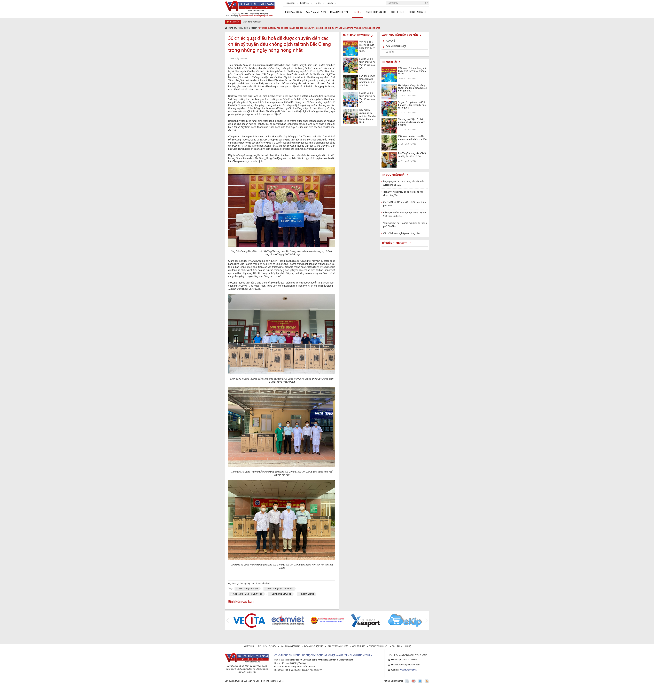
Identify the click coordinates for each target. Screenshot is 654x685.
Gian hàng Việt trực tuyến (280, 588)
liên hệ (407, 646)
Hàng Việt (391, 41)
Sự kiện (390, 52)
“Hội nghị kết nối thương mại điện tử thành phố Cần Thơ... (405, 225)
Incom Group (307, 594)
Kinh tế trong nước (376, 12)
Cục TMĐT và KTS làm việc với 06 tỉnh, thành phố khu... (405, 204)
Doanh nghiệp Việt (339, 12)
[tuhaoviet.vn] (250, 9)
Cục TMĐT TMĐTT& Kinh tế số (247, 594)
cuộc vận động (293, 12)
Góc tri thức (359, 646)
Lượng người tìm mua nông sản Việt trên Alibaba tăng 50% (403, 183)
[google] (413, 681)
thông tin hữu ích (379, 646)
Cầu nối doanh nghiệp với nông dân (401, 233)
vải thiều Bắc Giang (281, 594)
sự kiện (357, 12)
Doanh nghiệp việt (314, 646)
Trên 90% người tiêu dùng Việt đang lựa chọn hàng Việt (403, 194)
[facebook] (407, 681)
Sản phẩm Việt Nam (316, 12)
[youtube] (426, 681)
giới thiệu (249, 646)
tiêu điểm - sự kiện (267, 646)
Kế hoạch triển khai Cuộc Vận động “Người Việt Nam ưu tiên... (404, 214)
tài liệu (396, 646)
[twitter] (420, 681)
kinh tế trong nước (338, 646)
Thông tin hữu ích (417, 12)
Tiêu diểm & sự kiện (248, 28)
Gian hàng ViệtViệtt (248, 588)
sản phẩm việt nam (290, 646)
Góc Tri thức (397, 12)
